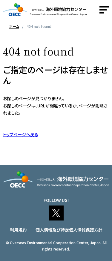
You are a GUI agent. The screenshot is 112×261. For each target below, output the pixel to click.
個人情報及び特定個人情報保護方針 (69, 230)
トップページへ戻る (20, 134)
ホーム (14, 26)
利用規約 (18, 230)
